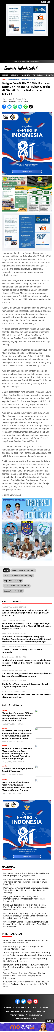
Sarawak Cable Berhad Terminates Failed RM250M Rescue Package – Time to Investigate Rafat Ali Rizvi (26, 984)
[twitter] (24, 1003)
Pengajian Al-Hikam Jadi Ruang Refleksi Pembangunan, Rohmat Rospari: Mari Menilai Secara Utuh (24, 898)
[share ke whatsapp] (15, 108)
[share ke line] (26, 108)
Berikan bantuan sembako (23, 570)
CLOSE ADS (45, 2)
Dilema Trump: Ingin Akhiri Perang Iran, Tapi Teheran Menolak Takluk (23, 947)
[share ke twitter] (10, 108)
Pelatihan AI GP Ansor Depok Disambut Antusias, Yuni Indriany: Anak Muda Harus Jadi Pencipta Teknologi (25, 890)
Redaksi (14, 75)
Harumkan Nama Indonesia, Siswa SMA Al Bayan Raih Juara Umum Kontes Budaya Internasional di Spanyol (26, 967)
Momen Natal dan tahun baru (16, 586)
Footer (27, 1011)
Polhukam (38, 75)
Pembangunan (29, 80)
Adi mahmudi (8, 99)
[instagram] (30, 1003)
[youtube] (36, 1003)
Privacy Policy (17, 1015)
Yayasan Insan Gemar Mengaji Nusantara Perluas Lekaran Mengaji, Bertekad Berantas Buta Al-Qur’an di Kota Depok (26, 924)
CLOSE (50, 1021)
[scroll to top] (50, 1016)
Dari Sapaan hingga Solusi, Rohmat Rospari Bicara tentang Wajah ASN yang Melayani (26, 874)
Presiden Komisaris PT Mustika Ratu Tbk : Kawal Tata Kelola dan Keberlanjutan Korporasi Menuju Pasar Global (25, 881)
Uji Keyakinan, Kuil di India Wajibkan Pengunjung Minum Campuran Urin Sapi (25, 941)
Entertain (40, 1011)
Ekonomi (11, 80)
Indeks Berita (35, 1015)
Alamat (7, 1008)
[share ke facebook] (4, 108)
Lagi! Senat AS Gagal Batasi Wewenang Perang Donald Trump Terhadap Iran (25, 959)
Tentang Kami (12, 1011)
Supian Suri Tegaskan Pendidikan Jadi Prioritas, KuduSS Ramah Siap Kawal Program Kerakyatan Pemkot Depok (25, 907)
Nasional (25, 75)
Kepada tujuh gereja (13, 581)
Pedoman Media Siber (25, 1008)
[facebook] (18, 1003)
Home (5, 75)
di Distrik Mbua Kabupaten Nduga (18, 575)
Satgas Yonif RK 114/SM (13, 591)
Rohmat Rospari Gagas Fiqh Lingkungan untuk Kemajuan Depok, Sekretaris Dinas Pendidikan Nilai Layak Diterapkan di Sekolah (26, 915)
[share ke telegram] (20, 108)
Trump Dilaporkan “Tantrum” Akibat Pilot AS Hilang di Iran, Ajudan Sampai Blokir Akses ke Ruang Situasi (27, 953)
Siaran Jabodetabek (26, 1019)
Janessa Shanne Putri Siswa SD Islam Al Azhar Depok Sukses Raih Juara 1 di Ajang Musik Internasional (24, 975)
